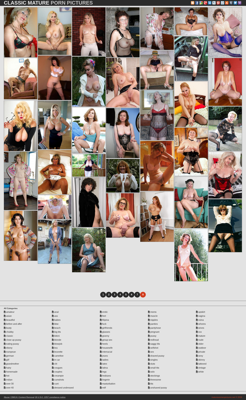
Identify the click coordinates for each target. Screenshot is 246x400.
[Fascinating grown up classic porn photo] (123, 215)
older (200, 344)
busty (9, 328)
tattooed (202, 364)
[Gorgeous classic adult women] (89, 82)
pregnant (154, 332)
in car (57, 360)
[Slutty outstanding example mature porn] (225, 175)
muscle (154, 316)
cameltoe (58, 356)
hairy (8, 368)
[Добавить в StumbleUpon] (226, 3)
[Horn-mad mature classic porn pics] (225, 32)
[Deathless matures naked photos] (123, 133)
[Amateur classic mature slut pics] (123, 82)
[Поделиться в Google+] (205, 3)
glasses (106, 332)
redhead (154, 340)
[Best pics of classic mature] (157, 70)
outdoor (202, 348)
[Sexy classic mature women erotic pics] (157, 217)
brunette (58, 352)
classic (9, 336)
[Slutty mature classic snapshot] (54, 207)
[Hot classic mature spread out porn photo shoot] (191, 202)
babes (57, 320)
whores (202, 324)
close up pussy (13, 340)
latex (104, 364)
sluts (152, 364)
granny (105, 336)
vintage (202, 368)
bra (56, 348)
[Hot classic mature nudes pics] (54, 31)
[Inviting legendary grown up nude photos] (225, 82)
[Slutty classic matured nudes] (54, 78)
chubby (10, 332)
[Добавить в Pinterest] (218, 3)
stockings (155, 376)
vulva (201, 320)
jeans (105, 356)
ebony (9, 348)
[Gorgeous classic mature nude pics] (20, 125)
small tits (154, 368)
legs (104, 372)
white (201, 372)
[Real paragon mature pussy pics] (191, 21)
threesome (155, 380)
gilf (7, 360)
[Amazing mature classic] (20, 181)
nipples (154, 320)
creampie (59, 376)
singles (154, 360)
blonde (57, 340)
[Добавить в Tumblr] (231, 3)
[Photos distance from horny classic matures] (89, 250)
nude (200, 340)
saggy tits (155, 344)
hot (7, 376)
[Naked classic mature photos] (89, 130)
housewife (107, 348)
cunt (56, 383)
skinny (201, 360)
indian (9, 380)
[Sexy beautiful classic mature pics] (191, 104)
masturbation (108, 383)
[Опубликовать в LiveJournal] (214, 3)
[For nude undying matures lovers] (191, 255)
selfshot (154, 348)
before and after (14, 324)
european (11, 352)
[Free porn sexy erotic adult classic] (20, 236)
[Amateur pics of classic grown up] (89, 31)
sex (152, 352)
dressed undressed (64, 387)
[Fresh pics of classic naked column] (191, 152)
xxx (200, 332)
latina (105, 368)
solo (152, 372)
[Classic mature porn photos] (123, 32)
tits (151, 383)
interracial (107, 352)
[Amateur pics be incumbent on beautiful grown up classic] (54, 242)
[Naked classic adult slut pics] (157, 166)
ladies (105, 360)
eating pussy (12, 344)
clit (55, 364)
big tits (57, 332)
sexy (200, 356)
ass (56, 316)
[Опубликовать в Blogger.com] (192, 3)
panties (154, 324)
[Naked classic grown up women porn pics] (89, 202)
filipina (105, 320)
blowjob (58, 344)
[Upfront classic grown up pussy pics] (54, 125)
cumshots (59, 380)
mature (201, 336)
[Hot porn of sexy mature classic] (157, 115)
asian (9, 316)
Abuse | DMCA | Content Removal (19, 397)
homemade (12, 372)
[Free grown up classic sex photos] (123, 176)
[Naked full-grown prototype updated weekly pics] (225, 225)
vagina (201, 316)
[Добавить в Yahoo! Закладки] (239, 3)
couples (58, 372)
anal (56, 312)
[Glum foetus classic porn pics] (89, 165)
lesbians (106, 376)
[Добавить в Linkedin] (209, 3)
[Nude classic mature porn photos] (20, 78)
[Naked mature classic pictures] (20, 32)
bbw (56, 324)
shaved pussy (157, 356)
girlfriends (107, 328)
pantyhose (155, 328)
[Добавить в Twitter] (235, 3)
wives (201, 328)
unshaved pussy (158, 387)
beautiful (10, 320)
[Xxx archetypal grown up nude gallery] (157, 28)
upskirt (201, 312)
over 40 (10, 387)
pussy (153, 336)
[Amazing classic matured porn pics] (225, 128)
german (10, 356)
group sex (107, 340)
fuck (104, 324)
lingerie (106, 380)
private (201, 352)
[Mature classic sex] (191, 58)
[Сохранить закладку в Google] (201, 3)
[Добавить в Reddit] (222, 3)
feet (104, 316)
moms (153, 312)
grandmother (12, 364)
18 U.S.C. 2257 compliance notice (50, 397)
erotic (105, 312)
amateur (10, 312)
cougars (58, 368)
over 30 (10, 383)
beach (57, 328)
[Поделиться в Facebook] (197, 3)
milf (104, 387)
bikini (57, 336)
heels (105, 344)
